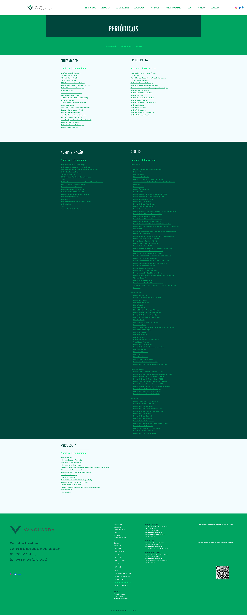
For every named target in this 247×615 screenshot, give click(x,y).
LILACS (117, 564)
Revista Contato (66, 458)
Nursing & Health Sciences (70, 122)
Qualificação (118, 532)
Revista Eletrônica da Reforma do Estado (147, 253)
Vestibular (117, 535)
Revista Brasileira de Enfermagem (72, 125)
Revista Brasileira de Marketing (71, 187)
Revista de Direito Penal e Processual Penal (148, 411)
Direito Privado (138, 305)
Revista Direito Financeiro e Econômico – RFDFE (150, 381)
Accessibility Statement (121, 598)
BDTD (116, 570)
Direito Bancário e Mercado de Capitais (146, 317)
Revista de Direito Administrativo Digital (146, 389)
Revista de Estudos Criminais (143, 199)
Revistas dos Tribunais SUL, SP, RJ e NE (147, 298)
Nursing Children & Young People (72, 110)
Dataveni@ (137, 172)
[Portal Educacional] (129, 537)
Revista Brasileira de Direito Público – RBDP (148, 376)
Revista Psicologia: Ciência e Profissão (74, 482)
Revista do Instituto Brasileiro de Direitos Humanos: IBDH (153, 248)
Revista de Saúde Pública (69, 127)
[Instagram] (236, 7)
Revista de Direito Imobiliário (143, 418)
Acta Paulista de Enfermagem (71, 73)
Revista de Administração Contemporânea (75, 167)
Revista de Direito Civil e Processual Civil (147, 408)
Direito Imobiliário (139, 337)
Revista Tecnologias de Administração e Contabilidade (79, 169)
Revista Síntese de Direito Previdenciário (147, 428)
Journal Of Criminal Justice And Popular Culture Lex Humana (154, 182)
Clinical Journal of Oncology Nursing (73, 103)
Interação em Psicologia (69, 475)
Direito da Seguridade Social (143, 359)
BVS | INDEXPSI (120, 561)
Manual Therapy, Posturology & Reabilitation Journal (148, 78)
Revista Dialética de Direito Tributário (146, 238)
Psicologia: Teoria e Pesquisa (71, 462)
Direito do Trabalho (139, 325)
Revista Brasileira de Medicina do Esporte (145, 85)
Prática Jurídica (138, 184)
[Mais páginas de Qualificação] (145, 7)
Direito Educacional (140, 335)
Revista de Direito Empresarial (143, 421)
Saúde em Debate (67, 90)
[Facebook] (240, 7)
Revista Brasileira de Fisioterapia (142, 83)
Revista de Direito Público (142, 201)
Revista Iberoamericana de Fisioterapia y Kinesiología (149, 88)
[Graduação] (129, 527)
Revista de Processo (140, 300)
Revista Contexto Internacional (143, 209)
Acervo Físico (119, 548)
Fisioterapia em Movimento (140, 80)
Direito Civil (137, 354)
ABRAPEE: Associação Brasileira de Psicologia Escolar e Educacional (85, 467)
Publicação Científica (121, 585)
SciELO (117, 555)
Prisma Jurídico (138, 187)
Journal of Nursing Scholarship (71, 117)
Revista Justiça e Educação (142, 280)
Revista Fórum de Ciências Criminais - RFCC (149, 384)
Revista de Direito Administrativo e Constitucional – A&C (152, 374)
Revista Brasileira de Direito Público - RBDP (148, 197)
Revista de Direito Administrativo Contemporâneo (150, 364)
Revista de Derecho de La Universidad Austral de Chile (152, 224)
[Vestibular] (129, 535)
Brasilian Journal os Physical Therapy (143, 73)
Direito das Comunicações (142, 330)
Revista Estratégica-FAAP (69, 197)
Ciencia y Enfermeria (68, 100)
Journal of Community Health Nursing (73, 115)
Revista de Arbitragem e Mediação (145, 315)
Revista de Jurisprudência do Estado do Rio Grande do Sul (153, 236)
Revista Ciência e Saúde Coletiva (142, 98)
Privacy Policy (118, 596)
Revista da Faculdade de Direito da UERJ (147, 214)
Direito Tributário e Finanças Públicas (146, 310)
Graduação (117, 527)
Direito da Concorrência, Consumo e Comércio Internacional (154, 327)
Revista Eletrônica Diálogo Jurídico (145, 258)
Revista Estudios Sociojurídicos (144, 266)
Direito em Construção (141, 177)
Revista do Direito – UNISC (142, 246)
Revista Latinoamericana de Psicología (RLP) (76, 480)
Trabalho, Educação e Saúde (70, 95)
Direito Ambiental (139, 307)
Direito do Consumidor (141, 303)
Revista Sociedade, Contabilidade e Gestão (76, 202)
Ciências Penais (138, 320)
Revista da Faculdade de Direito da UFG (147, 216)
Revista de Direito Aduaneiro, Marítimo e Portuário (150, 423)
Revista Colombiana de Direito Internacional (148, 179)
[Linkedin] (243, 7)
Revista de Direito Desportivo (143, 416)
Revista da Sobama (137, 105)
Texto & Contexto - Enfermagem (71, 93)
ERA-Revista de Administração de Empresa (76, 177)
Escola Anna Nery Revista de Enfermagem (75, 107)
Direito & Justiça (138, 174)
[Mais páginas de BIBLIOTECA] (218, 7)
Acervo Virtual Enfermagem (123, 573)
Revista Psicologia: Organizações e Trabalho (76, 472)
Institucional (118, 524)
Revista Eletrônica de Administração (73, 165)
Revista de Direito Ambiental (143, 426)
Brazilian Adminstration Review (71, 209)
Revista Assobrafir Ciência (140, 90)
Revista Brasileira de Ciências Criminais (147, 312)
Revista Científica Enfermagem (123, 576)
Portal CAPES (119, 558)
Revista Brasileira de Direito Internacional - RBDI (150, 194)
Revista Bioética (138, 192)
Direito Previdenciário (140, 352)
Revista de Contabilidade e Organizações (75, 194)
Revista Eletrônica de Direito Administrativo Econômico (152, 256)
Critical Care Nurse (67, 105)
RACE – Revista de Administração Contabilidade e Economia (82, 182)
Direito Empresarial (139, 349)
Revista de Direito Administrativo (144, 204)
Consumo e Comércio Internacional (145, 362)
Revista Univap (66, 204)
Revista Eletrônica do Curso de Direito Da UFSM (150, 263)
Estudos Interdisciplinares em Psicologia (74, 470)
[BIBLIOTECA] (129, 545)
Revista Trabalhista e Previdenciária (145, 401)
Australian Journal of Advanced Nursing (74, 98)
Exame (63, 179)
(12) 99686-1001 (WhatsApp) (28, 559)
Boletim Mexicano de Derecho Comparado (147, 169)
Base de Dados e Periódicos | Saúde (123, 582)
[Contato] (129, 543)
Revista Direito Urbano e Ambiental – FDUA (148, 372)
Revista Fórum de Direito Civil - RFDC (146, 394)
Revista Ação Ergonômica (139, 100)
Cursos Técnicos (119, 530)
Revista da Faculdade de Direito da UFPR (147, 219)
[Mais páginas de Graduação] (110, 7)
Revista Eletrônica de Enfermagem (72, 88)
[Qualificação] (129, 532)
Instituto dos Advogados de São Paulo (146, 339)
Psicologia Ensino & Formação (71, 460)
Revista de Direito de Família (143, 406)
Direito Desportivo (139, 332)
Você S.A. (64, 206)
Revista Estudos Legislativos (143, 268)
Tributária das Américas (141, 342)
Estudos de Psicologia (68, 477)
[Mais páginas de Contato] (204, 7)
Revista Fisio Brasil (137, 95)
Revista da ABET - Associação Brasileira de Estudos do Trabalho (155, 211)
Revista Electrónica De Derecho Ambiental (148, 251)
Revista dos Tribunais (140, 295)
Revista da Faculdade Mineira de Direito (147, 221)
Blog (115, 540)
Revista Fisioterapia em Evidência (142, 112)
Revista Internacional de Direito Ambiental (147, 273)
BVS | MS (118, 567)
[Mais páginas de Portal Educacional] (182, 7)
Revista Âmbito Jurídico (141, 189)
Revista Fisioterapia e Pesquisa (141, 93)
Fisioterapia (135, 75)
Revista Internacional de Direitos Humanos (148, 283)
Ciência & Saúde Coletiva (69, 78)
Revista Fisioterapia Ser (139, 110)
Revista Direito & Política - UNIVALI (145, 241)
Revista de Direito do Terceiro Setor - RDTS (148, 379)
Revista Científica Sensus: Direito (144, 206)
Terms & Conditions (120, 594)
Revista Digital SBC (121, 579)
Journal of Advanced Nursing (70, 112)
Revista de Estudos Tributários (143, 404)
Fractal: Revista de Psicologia (71, 485)
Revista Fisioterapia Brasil (140, 115)
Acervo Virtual (119, 551)
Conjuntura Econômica (68, 174)
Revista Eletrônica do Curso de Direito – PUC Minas (151, 261)
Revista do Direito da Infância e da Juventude (148, 347)
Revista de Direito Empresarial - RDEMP (147, 391)
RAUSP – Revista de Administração (73, 184)
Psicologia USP (66, 492)
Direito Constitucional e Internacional (146, 322)
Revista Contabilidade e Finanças (72, 192)
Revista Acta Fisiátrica (138, 107)
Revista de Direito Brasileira (142, 344)
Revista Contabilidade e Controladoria (74, 189)
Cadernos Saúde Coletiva (69, 75)
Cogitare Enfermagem (68, 80)
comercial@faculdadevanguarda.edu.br (35, 548)
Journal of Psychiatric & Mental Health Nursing (76, 120)
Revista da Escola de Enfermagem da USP (75, 85)
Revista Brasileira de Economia (71, 172)
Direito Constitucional (140, 357)
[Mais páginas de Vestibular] (160, 7)
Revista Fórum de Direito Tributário (145, 270)
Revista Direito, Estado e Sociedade (145, 243)
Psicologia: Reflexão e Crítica (71, 465)
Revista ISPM (65, 199)
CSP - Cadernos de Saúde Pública (73, 83)
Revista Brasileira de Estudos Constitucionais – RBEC (152, 386)
